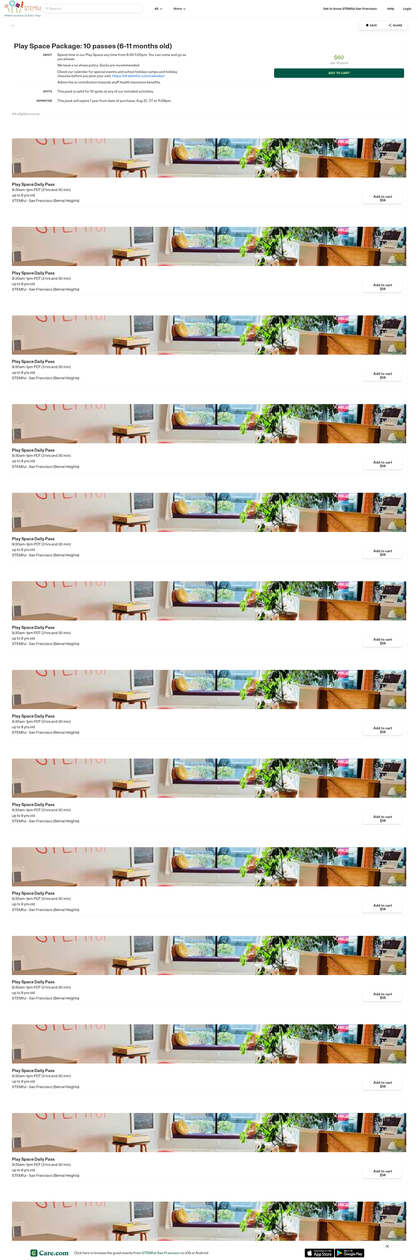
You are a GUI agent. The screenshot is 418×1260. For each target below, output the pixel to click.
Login (407, 9)
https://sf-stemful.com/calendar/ (138, 76)
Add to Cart (339, 73)
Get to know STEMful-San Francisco (350, 9)
